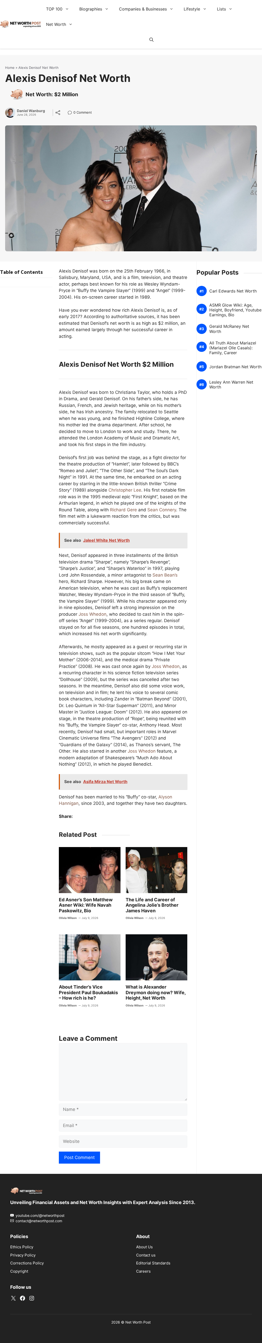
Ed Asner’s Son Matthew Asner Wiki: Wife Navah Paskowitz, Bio (86, 905)
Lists (221, 9)
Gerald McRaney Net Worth (229, 329)
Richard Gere (123, 509)
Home (10, 68)
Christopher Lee (124, 490)
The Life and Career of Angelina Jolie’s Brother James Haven (152, 905)
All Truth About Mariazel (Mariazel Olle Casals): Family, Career (232, 348)
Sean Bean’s (165, 575)
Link (71, 113)
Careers (143, 1271)
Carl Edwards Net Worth (233, 291)
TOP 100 (54, 9)
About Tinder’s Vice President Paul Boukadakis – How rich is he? (88, 992)
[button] (151, 39)
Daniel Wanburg (31, 111)
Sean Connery (161, 509)
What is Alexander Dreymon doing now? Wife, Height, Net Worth (155, 992)
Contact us (146, 1255)
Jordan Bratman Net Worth (235, 366)
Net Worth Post (138, 1322)
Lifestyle (192, 9)
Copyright (19, 1271)
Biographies (90, 9)
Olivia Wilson (68, 918)
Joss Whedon (92, 614)
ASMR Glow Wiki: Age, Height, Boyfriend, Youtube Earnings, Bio (235, 310)
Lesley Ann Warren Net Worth (231, 384)
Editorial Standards (153, 1263)
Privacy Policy (23, 1255)
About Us (144, 1246)
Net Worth (56, 24)
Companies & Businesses (143, 9)
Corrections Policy (27, 1263)
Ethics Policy (21, 1246)
